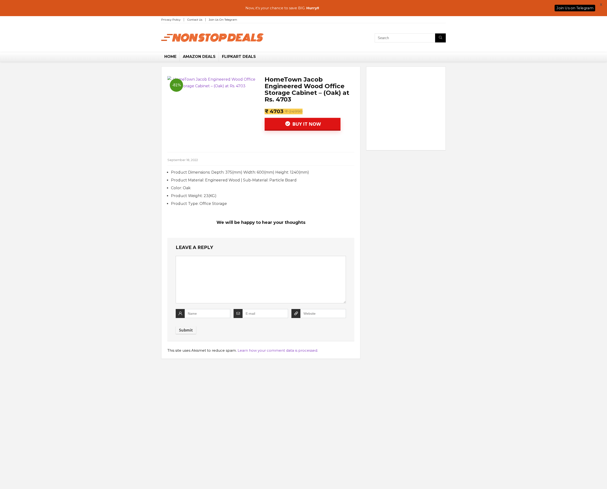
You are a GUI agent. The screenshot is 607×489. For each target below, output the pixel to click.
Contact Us (194, 19)
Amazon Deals (199, 56)
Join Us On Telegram (223, 19)
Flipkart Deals (239, 56)
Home (170, 56)
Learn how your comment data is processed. (278, 350)
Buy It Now (306, 124)
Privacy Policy (171, 19)
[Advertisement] (406, 109)
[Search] (440, 37)
